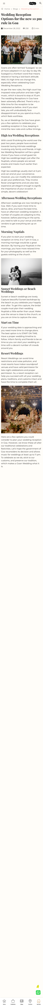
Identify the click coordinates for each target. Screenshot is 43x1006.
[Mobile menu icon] (3, 3)
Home (7, 9)
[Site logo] (32, 3)
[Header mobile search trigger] (40, 3)
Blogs (15, 9)
